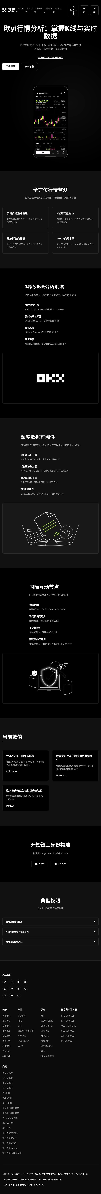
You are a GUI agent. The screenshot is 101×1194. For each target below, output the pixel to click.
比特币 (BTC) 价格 (10, 1108)
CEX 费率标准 (47, 1026)
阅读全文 (10, 771)
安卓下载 (29, 66)
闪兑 (20, 1021)
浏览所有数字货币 (26, 1031)
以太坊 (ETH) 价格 (10, 1113)
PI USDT (6, 1093)
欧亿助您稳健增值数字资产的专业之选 (73, 1174)
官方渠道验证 (47, 1046)
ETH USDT (7, 1088)
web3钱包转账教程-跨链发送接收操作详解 (20, 1180)
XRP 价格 (6, 1128)
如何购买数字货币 (10, 1133)
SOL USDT (7, 1098)
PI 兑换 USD (66, 1041)
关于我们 (6, 1016)
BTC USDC (7, 1073)
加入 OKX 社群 (47, 1056)
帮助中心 (45, 1041)
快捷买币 (22, 1016)
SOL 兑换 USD (68, 1031)
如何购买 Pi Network (11, 1153)
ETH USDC (7, 1078)
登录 (84, 10)
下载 (94, 10)
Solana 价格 (7, 1123)
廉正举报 (6, 1046)
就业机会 (6, 1021)
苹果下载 (10, 66)
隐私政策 (6, 1036)
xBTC (20, 1046)
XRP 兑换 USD (67, 1036)
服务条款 (6, 1031)
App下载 (6, 1056)
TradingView (23, 1041)
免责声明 (6, 1041)
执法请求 (6, 1051)
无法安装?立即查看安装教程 (50, 57)
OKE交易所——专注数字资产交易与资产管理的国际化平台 (33, 1174)
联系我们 (6, 1026)
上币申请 (45, 1031)
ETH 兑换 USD (68, 1021)
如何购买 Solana (9, 1148)
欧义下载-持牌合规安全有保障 (50, 1180)
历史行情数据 (47, 1021)
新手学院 (22, 1036)
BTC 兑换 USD (68, 1016)
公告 (43, 1051)
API (42, 1016)
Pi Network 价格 (9, 1118)
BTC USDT (7, 1083)
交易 (20, 1026)
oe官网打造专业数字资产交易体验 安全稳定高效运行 (24, 1185)
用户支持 (45, 1036)
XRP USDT (7, 1103)
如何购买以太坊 (9, 1143)
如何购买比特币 (9, 1138)
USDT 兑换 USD (68, 1026)
